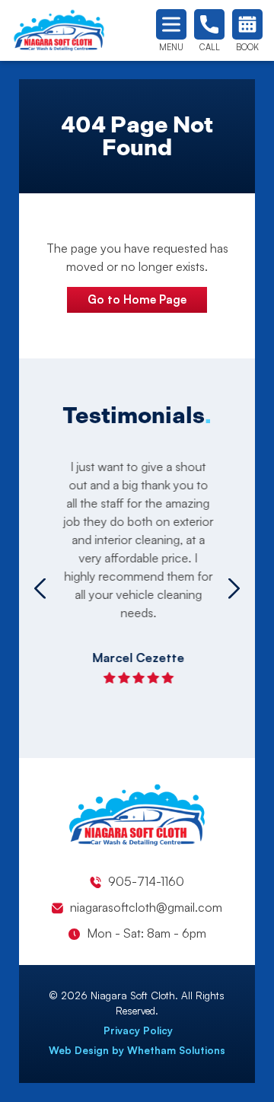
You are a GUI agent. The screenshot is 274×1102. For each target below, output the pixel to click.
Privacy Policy (138, 1030)
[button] (40, 588)
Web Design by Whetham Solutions (137, 1050)
